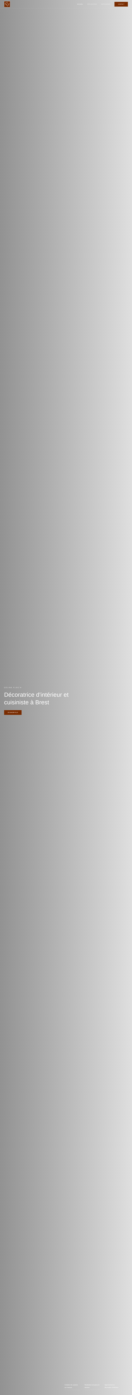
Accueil (80, 4)
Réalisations (92, 4)
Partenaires (105, 4)
